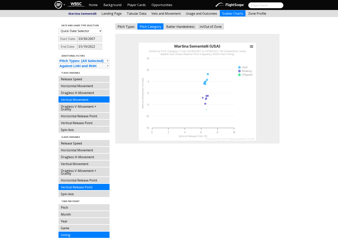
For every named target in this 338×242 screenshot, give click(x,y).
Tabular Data (136, 13)
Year (64, 221)
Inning (65, 235)
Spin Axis (67, 130)
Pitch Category (150, 26)
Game (65, 228)
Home (93, 5)
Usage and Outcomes (201, 13)
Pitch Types (126, 26)
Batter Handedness (180, 26)
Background (112, 5)
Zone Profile (257, 13)
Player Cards (136, 5)
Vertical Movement (74, 100)
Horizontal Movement (77, 86)
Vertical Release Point (77, 123)
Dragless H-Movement (77, 93)
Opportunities (162, 5)
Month (66, 214)
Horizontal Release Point (79, 116)
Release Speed (71, 79)
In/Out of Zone (211, 26)
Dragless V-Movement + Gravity (78, 107)
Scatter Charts (232, 13)
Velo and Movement (166, 13)
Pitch (64, 207)
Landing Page (112, 13)
